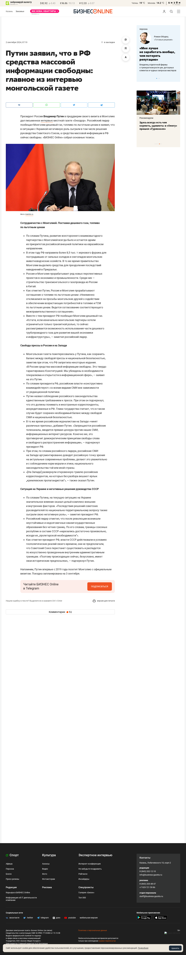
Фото (44, 874)
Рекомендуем (146, 118)
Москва (151, 3)
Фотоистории (48, 879)
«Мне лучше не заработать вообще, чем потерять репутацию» (157, 53)
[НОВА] (44, 12)
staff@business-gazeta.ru (151, 896)
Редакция (11, 887)
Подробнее (143, 948)
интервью (47, 120)
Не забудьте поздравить (90, 869)
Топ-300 (82, 897)
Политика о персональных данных (92, 930)
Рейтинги (82, 874)
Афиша (9, 864)
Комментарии (60, 612)
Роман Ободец (161, 36)
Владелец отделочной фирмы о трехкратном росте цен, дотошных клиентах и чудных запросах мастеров (158, 67)
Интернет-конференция (89, 864)
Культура (49, 855)
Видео (45, 869)
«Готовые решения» (163, 40)
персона (143, 29)
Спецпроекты (86, 887)
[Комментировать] (125, 40)
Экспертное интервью (95, 855)
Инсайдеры (83, 879)
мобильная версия (89, 917)
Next (177, 78)
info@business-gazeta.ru (151, 875)
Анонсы (46, 864)
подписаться (99, 586)
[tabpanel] (158, 52)
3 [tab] (159, 78)
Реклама (47, 887)
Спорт (14, 855)
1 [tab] (156, 78)
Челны (135, 3)
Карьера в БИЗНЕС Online (18, 892)
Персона (10, 869)
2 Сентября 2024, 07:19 (16, 42)
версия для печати (106, 601)
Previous (140, 78)
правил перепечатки (107, 941)
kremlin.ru (29, 214)
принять (175, 948)
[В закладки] (125, 48)
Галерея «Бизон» (86, 892)
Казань (9, 11)
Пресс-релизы (12, 879)
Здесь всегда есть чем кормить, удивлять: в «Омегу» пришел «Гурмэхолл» (158, 125)
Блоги (8, 874)
